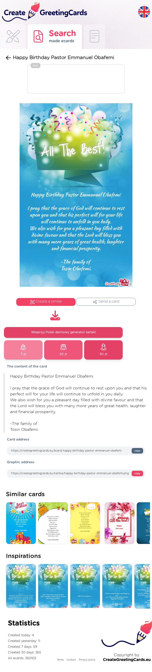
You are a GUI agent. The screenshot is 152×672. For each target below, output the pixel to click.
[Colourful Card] (86, 523)
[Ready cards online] (94, 36)
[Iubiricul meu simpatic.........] (86, 586)
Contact (71, 660)
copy (137, 451)
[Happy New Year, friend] (118, 586)
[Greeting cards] (13, 36)
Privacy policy (87, 660)
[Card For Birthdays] (22, 523)
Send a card (109, 301)
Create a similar (48, 301)
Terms (60, 660)
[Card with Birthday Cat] (54, 523)
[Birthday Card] (120, 523)
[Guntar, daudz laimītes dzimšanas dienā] (54, 586)
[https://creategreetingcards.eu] (69, 12)
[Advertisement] (76, 79)
